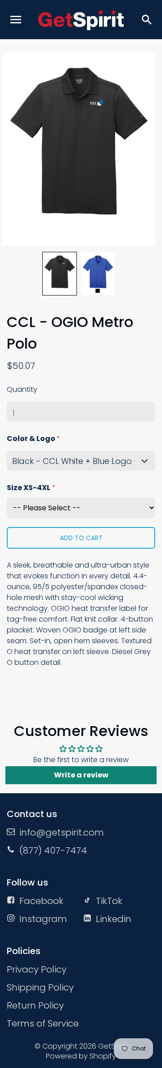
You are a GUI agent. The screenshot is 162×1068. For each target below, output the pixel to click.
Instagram (43, 919)
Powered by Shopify (81, 1056)
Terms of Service (43, 1023)
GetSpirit (113, 1046)
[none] (59, 273)
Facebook (41, 901)
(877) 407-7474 (53, 850)
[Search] (146, 19)
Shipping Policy (40, 987)
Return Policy (35, 1005)
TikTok (109, 901)
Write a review (81, 775)
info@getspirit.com (61, 832)
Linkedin (113, 919)
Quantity (22, 389)
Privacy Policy (37, 969)
